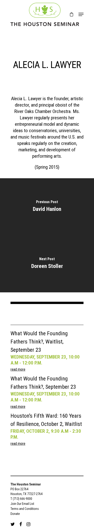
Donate (15, 514)
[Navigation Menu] (81, 14)
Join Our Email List (22, 504)
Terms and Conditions (24, 509)
